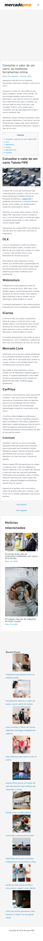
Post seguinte (21, 510)
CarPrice (8, 153)
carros (30, 381)
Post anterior (21, 504)
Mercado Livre (10, 150)
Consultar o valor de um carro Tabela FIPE (20, 139)
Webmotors (9, 144)
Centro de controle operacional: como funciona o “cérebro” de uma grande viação (20, 914)
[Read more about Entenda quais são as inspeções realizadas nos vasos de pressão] (21, 542)
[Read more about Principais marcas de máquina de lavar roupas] (21, 592)
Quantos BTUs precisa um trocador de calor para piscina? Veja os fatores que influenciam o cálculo (20, 786)
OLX (6, 142)
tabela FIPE (26, 199)
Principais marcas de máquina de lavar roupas (20, 620)
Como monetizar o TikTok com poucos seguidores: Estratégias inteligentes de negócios (20, 730)
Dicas (5, 76)
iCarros (7, 147)
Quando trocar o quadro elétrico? (18, 812)
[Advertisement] (21, 32)
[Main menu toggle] (38, 4)
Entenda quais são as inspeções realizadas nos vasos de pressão (21, 556)
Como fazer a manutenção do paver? (20, 835)
